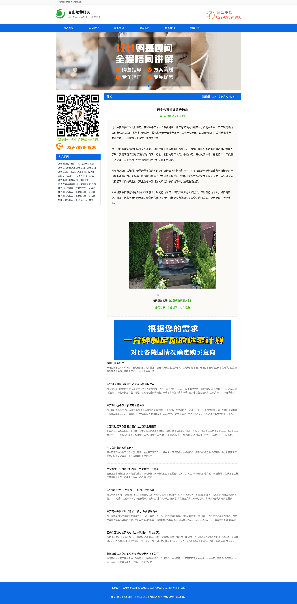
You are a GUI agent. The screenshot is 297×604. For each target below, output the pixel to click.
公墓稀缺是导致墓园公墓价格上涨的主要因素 (131, 426)
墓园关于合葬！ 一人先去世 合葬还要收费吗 (79, 176)
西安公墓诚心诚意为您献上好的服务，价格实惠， (134, 532)
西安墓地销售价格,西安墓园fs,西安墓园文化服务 (81, 168)
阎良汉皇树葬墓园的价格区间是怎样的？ (77, 184)
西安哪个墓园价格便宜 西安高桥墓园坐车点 (130, 384)
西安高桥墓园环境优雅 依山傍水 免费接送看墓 (132, 511)
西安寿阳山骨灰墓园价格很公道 (73, 180)
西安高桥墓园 (147, 588)
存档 (232, 96)
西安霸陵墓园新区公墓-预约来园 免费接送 (78, 164)
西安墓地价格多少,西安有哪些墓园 (125, 405)
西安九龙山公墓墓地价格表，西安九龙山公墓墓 (133, 469)
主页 (214, 96)
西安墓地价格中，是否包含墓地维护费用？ (78, 196)
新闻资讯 (223, 96)
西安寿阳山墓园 (162, 588)
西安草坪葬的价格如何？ (120, 448)
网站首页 (68, 28)
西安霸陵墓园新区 (131, 588)
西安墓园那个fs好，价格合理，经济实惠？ (78, 172)
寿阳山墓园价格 (115, 363)
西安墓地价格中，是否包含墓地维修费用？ (78, 192)
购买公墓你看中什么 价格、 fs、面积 (76, 200)
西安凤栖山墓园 (177, 588)
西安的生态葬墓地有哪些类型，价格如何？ (78, 188)
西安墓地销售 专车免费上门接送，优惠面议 (130, 490)
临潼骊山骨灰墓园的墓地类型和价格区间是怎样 (133, 553)
